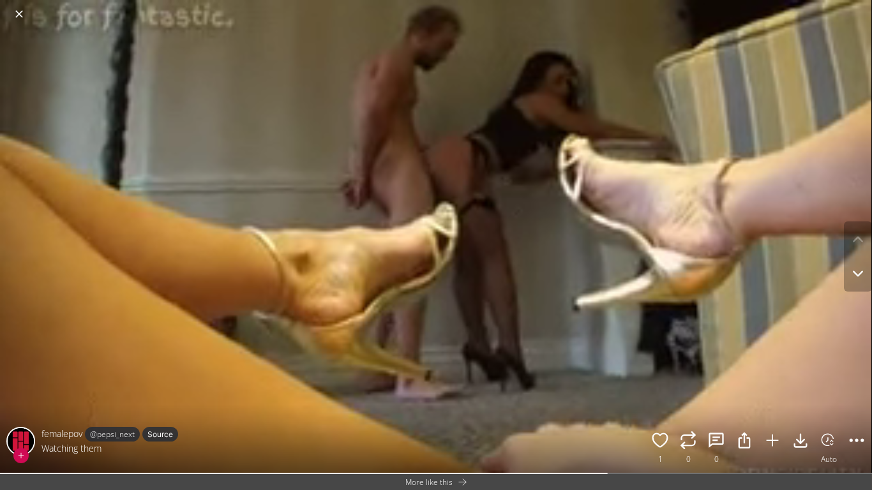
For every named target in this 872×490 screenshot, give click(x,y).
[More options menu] (859, 7)
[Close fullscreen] (19, 14)
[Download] (800, 442)
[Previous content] (858, 239)
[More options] (857, 442)
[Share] (744, 442)
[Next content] (858, 273)
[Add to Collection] (772, 442)
